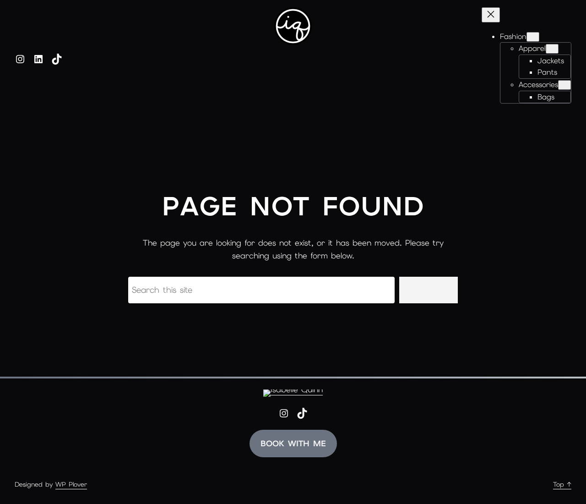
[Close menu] (491, 14)
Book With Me (293, 443)
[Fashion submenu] (532, 37)
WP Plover (71, 484)
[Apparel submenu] (552, 49)
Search (428, 290)
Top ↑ (562, 484)
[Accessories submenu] (564, 85)
